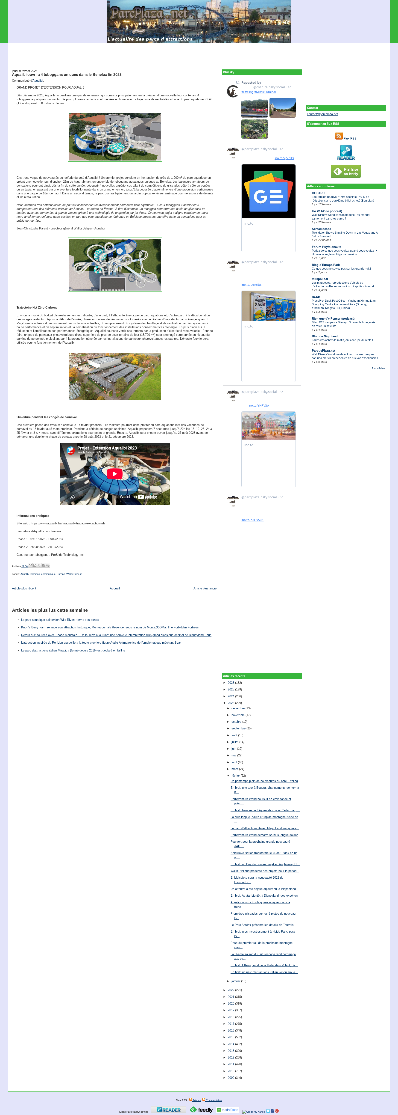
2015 (231, 1037)
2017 (231, 1024)
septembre (238, 728)
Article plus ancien (205, 588)
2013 (231, 1051)
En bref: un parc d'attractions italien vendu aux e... (264, 972)
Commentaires (213, 1100)
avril (234, 762)
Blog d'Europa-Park (326, 265)
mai (234, 755)
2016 (231, 1030)
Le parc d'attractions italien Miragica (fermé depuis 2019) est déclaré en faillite (73, 650)
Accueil (115, 588)
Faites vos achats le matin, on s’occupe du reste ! (342, 340)
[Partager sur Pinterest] (48, 565)
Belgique (35, 574)
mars (235, 769)
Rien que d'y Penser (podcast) (333, 318)
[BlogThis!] (34, 565)
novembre (238, 715)
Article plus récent (24, 588)
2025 (231, 689)
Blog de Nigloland (325, 336)
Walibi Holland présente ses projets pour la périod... (265, 871)
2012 (231, 1057)
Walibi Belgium (74, 574)
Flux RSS (350, 138)
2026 (231, 682)
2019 (231, 1010)
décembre (238, 708)
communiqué (48, 574)
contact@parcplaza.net (322, 114)
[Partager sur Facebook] (43, 565)
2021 (231, 997)
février (236, 775)
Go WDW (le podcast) (327, 211)
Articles (196, 1100)
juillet (235, 742)
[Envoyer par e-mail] (30, 565)
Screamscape (321, 229)
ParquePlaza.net (323, 350)
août (234, 735)
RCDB (316, 297)
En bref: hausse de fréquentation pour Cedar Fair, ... (265, 810)
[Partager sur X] (39, 565)
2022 (231, 990)
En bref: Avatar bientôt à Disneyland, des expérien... (265, 895)
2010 (231, 1071)
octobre (236, 721)
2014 (231, 1044)
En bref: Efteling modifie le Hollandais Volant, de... (264, 965)
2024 (231, 696)
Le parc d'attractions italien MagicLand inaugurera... (265, 828)
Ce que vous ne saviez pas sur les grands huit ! (341, 268)
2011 (231, 1064)
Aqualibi (37, 80)
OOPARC (318, 193)
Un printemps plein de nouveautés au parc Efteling (264, 781)
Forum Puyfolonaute (326, 247)
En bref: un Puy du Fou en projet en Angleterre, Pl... (265, 864)
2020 (231, 1003)
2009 (231, 1077)
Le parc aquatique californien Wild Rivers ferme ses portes (60, 619)
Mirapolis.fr (320, 279)
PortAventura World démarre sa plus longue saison (264, 835)
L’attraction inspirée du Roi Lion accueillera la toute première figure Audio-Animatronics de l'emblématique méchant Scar (101, 642)
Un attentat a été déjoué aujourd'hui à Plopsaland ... (265, 889)
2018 (231, 1017)
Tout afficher (378, 368)
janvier (236, 981)
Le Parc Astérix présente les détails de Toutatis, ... (264, 925)
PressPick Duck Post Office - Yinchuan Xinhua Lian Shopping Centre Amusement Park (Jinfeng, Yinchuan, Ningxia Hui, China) (344, 304)
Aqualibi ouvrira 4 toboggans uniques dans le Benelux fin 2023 (67, 74)
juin (234, 748)
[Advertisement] (199, 53)
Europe (61, 574)
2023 (231, 703)
